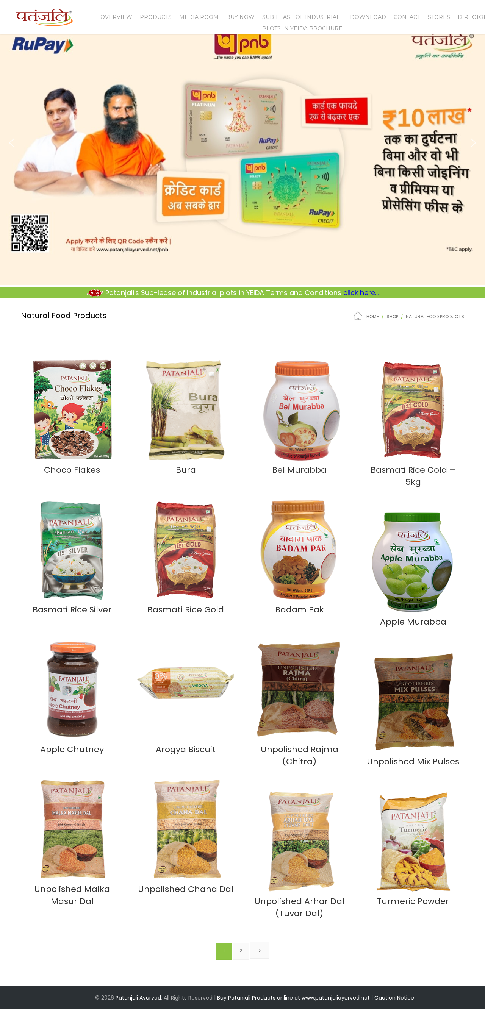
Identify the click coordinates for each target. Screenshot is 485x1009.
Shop (392, 316)
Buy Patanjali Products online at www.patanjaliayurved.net (293, 997)
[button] (12, 143)
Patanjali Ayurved (138, 997)
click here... (315, 292)
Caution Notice (394, 997)
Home (372, 316)
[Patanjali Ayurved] (44, 21)
